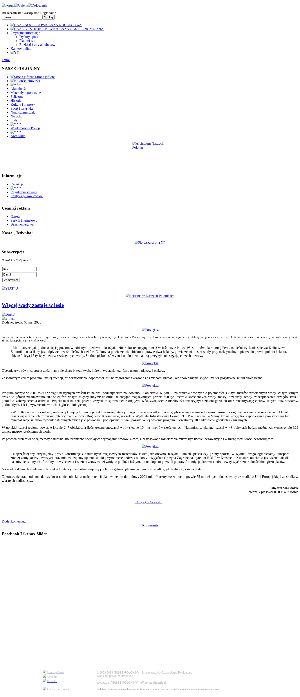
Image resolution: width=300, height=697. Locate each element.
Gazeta (15, 216)
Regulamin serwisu (24, 192)
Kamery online (21, 48)
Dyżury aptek (28, 37)
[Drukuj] (8, 314)
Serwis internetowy (24, 220)
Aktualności (19, 89)
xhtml (6, 60)
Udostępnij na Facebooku (148, 502)
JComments (150, 525)
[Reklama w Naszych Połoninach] (150, 296)
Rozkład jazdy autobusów (37, 44)
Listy (14, 120)
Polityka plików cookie (27, 196)
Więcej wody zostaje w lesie (33, 305)
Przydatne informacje (25, 33)
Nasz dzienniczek (23, 112)
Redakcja (17, 184)
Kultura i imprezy (23, 104)
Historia (16, 100)
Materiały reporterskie (26, 92)
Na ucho (16, 116)
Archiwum (18, 136)
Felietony (17, 96)
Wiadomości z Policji (25, 128)
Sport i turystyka (22, 108)
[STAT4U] (10, 288)
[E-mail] (8, 318)
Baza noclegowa (22, 224)
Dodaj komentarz (14, 521)
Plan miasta (27, 41)
